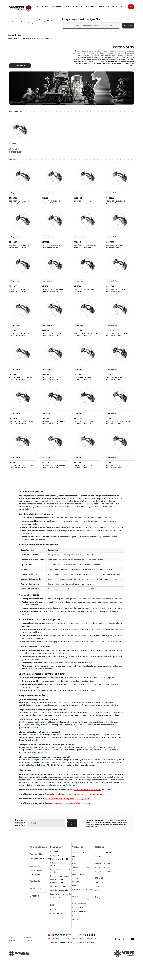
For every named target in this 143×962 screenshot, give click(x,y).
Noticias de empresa (103, 852)
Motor (74, 886)
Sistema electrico (78, 915)
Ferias (97, 886)
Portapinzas (48, 38)
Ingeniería (54, 851)
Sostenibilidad (34, 874)
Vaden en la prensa (102, 860)
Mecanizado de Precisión (59, 876)
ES (131, 6)
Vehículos (35, 888)
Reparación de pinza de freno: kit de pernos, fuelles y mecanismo (73, 794)
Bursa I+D (53, 910)
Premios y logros (101, 856)
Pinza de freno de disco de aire (32, 38)
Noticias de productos (103, 872)
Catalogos (99, 882)
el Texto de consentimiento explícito (106, 821)
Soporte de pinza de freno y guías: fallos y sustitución (68, 803)
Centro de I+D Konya (58, 913)
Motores (34, 895)
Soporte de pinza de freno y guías (59, 798)
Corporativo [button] (44, 6)
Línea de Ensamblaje (58, 886)
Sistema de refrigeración (81, 911)
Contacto (114, 6)
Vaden (10, 38)
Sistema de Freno (78, 908)
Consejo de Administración (39, 859)
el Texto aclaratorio (99, 820)
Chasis (74, 864)
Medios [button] (102, 6)
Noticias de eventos (102, 864)
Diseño (13, 939)
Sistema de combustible (81, 900)
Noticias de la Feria (102, 868)
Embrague (75, 882)
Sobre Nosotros (35, 866)
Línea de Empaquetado (59, 890)
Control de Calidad (57, 898)
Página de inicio (38, 847)
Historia (32, 862)
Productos (79, 6)
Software (28, 939)
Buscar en (128, 25)
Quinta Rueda (77, 896)
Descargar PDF (82, 798)
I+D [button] (68, 6)
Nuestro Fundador (36, 870)
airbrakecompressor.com (85, 942)
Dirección (75, 878)
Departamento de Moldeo (60, 859)
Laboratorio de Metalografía (60, 894)
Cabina (74, 856)
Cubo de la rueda (78, 874)
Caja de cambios (78, 860)
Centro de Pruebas (57, 855)
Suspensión (76, 919)
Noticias (91, 6)
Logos (97, 890)
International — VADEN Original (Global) (62, 942)
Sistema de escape (79, 904)
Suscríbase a (72, 823)
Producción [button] (58, 6)
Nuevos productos (78, 852)
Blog (124, 6)
